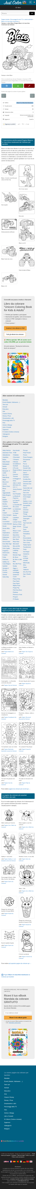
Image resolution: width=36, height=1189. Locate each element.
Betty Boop (6, 477)
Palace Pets (16, 579)
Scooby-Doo (27, 479)
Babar (4, 459)
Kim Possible (17, 494)
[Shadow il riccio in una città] (27, 854)
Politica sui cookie (30, 1155)
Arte (4, 411)
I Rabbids (16, 455)
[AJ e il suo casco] (27, 186)
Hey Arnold (16, 450)
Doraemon (6, 535)
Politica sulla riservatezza (18, 1157)
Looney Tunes (17, 522)
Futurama (5, 559)
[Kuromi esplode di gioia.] (9, 940)
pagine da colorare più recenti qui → (19, 789)
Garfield (5, 566)
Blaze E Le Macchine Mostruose (25, 102)
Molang (15, 552)
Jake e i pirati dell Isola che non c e (17, 485)
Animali (5, 407)
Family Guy (6, 546)
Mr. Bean (15, 557)
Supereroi (5, 429)
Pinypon (15, 597)
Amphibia (5, 457)
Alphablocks (6, 455)
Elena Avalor (6, 541)
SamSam (26, 477)
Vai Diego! (26, 551)
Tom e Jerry (26, 542)
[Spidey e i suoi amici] (9, 854)
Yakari (25, 567)
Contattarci (14, 1155)
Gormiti (5, 574)
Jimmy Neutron (17, 489)
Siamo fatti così (27, 488)
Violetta (25, 560)
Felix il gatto (6, 548)
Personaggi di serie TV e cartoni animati (21, 19)
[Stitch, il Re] (27, 886)
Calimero (5, 506)
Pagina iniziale (5, 19)
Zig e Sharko (27, 574)
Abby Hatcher (7, 450)
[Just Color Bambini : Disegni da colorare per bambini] (15, 2)
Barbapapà (6, 464)
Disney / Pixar (7, 416)
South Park (26, 490)
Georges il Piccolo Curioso (6, 570)
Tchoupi (25, 527)
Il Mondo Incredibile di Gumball (17, 464)
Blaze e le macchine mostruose (10, 21)
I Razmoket (16, 457)
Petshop (15, 592)
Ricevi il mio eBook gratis (18, 1017)
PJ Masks (16, 599)
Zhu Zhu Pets (27, 572)
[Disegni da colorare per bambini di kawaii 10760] (27, 918)
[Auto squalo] (9, 202)
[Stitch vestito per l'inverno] (9, 820)
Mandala (5, 400)
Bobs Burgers (7, 495)
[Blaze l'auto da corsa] (9, 256)
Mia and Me (16, 546)
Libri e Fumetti (7, 427)
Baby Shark (6, 462)
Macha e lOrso (17, 524)
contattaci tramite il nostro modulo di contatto (22, 1179)
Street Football (27, 516)
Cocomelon (6, 521)
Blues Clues (6, 486)
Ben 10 (5, 475)
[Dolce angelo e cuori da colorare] (27, 820)
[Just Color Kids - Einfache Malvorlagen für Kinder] (24, 1161)
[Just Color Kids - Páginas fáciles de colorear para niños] (14, 1161)
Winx (24, 565)
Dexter (5, 526)
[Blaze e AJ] (9, 283)
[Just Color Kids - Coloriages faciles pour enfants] (11, 1161)
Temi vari (5, 404)
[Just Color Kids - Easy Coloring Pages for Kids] (6, 1161)
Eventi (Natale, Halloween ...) (11, 402)
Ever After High (7, 544)
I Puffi (14, 452)
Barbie (5, 466)
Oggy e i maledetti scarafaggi (16, 570)
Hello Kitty (6, 577)
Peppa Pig (16, 587)
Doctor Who (6, 528)
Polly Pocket (27, 452)
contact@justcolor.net (23, 1180)
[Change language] (34, 2)
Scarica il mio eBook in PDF (15, 328)
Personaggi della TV (9, 420)
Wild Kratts (26, 562)
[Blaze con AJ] (27, 240)
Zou (24, 576)
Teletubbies (26, 533)
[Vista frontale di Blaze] (27, 267)
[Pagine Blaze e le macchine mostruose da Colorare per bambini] (2, 974)
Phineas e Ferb (17, 594)
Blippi (4, 479)
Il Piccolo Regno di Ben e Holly (17, 470)
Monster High (17, 555)
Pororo (25, 455)
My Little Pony (17, 563)
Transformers (27, 547)
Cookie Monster (7, 524)
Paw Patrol (16, 581)
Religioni (5, 436)
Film (4, 422)
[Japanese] (31, 1161)
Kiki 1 (14, 491)
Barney (5, 468)
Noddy (15, 566)
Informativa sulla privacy (15, 1022)
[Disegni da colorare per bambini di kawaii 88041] (9, 907)
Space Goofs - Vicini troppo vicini (27, 497)
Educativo (6, 409)
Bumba (5, 504)
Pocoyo (25, 450)
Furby (4, 557)
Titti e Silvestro (27, 540)
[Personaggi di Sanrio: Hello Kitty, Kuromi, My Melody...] (9, 875)
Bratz (4, 497)
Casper (5, 513)
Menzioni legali (21, 1155)
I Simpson (16, 459)
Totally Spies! (27, 545)
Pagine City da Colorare (10, 685)
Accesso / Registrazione (30, 2)
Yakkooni (26, 569)
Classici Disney (7, 413)
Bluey (4, 488)
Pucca (25, 464)
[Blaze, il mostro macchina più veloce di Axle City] (9, 175)
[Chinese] (27, 1161)
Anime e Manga (7, 425)
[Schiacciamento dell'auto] (9, 229)
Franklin (5, 555)
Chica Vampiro (7, 515)
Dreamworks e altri (8, 418)
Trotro (25, 549)
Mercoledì (16, 544)
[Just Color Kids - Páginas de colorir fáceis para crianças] (17, 1161)
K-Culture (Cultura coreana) (11, 432)
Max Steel (16, 539)
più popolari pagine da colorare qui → (20, 963)
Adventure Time (7, 452)
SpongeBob (26, 505)
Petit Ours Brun (17, 590)
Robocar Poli (27, 470)
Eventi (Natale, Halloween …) (13, 1081)
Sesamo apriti (27, 481)
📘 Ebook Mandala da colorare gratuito (12, 1141)
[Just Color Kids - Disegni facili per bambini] (21, 1161)
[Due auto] (27, 213)
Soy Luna (26, 492)
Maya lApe (16, 541)
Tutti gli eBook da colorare (15, 334)
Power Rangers (27, 457)
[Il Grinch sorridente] (27, 951)
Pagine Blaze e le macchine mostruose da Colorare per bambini (17, 142)
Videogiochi (6, 434)
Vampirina (26, 554)
